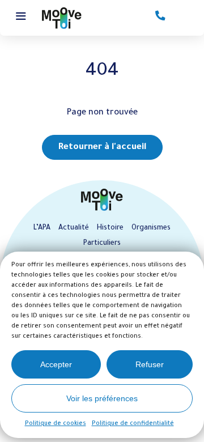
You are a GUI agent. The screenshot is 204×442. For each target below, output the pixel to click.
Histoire (110, 228)
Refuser (149, 364)
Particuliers (102, 244)
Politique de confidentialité (133, 423)
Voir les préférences (102, 398)
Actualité (73, 228)
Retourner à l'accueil (102, 147)
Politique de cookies (55, 423)
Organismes (151, 228)
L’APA (41, 228)
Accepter (56, 364)
